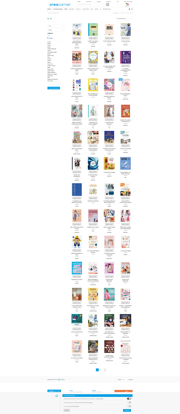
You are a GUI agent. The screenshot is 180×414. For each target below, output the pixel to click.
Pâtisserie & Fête (107, 9)
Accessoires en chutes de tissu (93, 306)
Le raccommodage (125, 251)
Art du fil (78, 9)
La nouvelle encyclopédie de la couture (125, 70)
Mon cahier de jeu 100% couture (77, 227)
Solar (109, 284)
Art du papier (86, 9)
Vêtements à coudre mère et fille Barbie (125, 227)
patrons (48, 62)
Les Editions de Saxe (76, 153)
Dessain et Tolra (125, 99)
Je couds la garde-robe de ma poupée (109, 66)
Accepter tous (127, 410)
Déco (92, 9)
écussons (49, 53)
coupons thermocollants (52, 52)
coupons (49, 50)
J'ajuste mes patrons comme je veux (125, 120)
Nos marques (88, 1)
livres (48, 57)
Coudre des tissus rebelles (93, 175)
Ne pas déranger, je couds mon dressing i (93, 280)
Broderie (49, 43)
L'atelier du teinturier (93, 201)
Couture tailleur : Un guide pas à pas (125, 173)
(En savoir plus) (99, 398)
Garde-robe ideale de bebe (76, 254)
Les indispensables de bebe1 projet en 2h (109, 201)
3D (100, 9)
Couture (127, 13)
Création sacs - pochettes (52, 74)
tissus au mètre (50, 69)
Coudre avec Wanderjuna (77, 175)
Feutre (48, 77)
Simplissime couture (76, 279)
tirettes (48, 67)
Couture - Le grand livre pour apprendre (125, 306)
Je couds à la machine (77, 358)
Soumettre (67, 410)
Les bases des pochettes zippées (109, 356)
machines (49, 58)
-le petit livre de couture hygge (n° (93, 123)
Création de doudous (51, 72)
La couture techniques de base (93, 251)
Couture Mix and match (109, 41)
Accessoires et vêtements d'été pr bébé (77, 42)
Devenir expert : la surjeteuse (125, 332)
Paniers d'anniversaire (128, 1)
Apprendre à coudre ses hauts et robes (109, 306)
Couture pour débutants (109, 280)
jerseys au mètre (50, 55)
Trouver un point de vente (54, 88)
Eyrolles (76, 73)
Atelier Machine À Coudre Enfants (93, 149)
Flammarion (125, 75)
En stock (51, 38)
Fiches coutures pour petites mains (93, 69)
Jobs (117, 1)
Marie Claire (93, 46)
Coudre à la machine (125, 148)
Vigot (125, 177)
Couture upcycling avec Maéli (77, 69)
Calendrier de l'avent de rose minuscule (109, 149)
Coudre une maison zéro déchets (93, 41)
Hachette (109, 206)
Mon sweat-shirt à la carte (76, 97)
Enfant (96, 9)
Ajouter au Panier (77, 38)
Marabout (77, 258)
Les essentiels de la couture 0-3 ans (77, 306)
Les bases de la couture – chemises (125, 358)
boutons (49, 47)
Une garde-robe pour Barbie (109, 97)
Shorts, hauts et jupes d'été (109, 227)
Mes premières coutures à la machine (125, 201)
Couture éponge (125, 41)
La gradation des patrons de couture (77, 201)
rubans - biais (50, 64)
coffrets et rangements (51, 48)
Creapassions (76, 47)
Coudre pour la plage (109, 172)
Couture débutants (93, 332)
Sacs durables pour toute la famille (93, 94)
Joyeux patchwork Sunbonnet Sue (93, 358)
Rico (93, 127)
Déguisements (50, 75)
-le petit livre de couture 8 (109, 123)
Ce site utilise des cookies (69, 395)
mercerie (49, 60)
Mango (109, 310)
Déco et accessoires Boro (77, 149)
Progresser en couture (93, 227)
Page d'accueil (116, 13)
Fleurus (125, 310)
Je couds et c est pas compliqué (109, 254)
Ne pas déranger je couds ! (125, 94)
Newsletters (108, 1)
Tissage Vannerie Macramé (52, 79)
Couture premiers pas (77, 332)
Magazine (99, 1)
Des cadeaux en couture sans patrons (109, 332)
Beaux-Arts (71, 9)
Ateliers (79, 1)
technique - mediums (51, 65)
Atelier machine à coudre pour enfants (76, 123)
